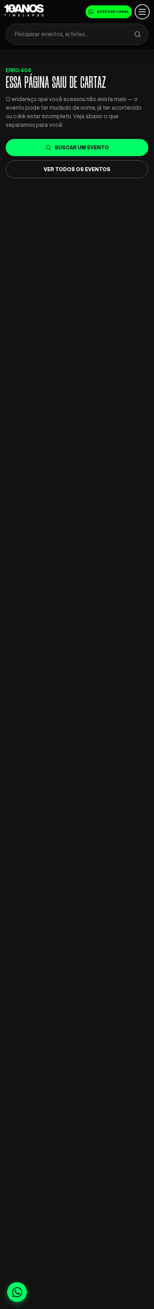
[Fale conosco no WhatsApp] (17, 1292)
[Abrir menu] (142, 11)
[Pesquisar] (137, 34)
